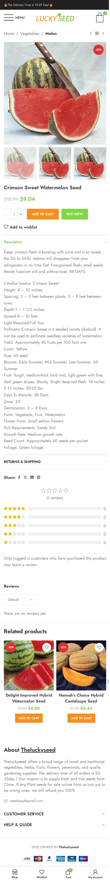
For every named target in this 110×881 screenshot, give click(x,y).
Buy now (75, 214)
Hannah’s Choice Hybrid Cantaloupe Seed (81, 698)
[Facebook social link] (19, 477)
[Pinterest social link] (38, 477)
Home (9, 33)
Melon (51, 33)
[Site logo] (55, 17)
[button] (9, 93)
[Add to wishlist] (46, 647)
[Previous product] (91, 34)
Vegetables (29, 33)
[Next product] (103, 34)
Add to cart (43, 214)
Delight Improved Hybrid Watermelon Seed (29, 698)
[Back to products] (97, 34)
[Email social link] (32, 477)
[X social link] (25, 477)
